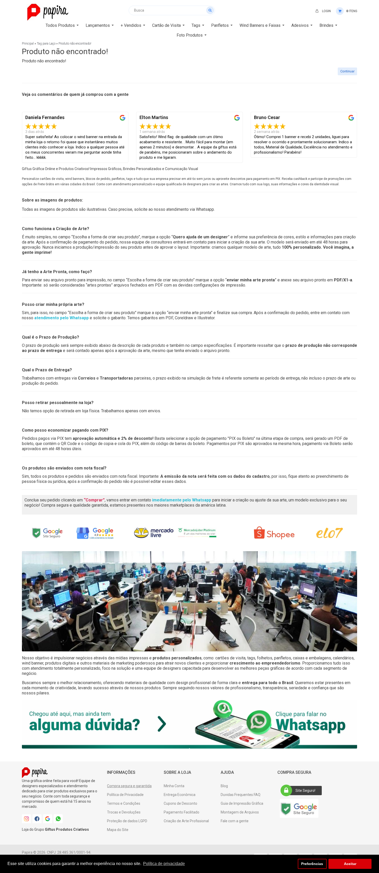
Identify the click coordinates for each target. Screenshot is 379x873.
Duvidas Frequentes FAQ (240, 795)
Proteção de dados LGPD (127, 821)
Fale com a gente (235, 821)
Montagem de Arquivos (240, 812)
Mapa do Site (117, 830)
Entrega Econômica (179, 795)
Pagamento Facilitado (181, 812)
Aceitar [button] (350, 864)
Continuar (347, 71)
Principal (28, 43)
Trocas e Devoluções (124, 812)
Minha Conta (174, 786)
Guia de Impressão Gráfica (242, 803)
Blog (224, 786)
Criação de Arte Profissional (186, 821)
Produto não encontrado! (75, 43)
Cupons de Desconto (180, 803)
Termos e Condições (123, 803)
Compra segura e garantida (129, 786)
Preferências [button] (312, 864)
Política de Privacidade (125, 795)
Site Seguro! (305, 790)
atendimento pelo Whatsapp (61, 317)
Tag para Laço (46, 43)
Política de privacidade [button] (164, 863)
